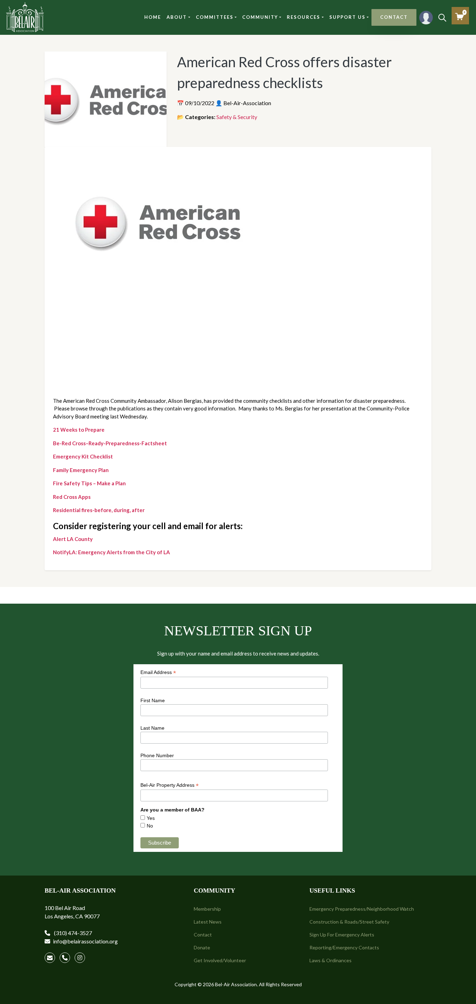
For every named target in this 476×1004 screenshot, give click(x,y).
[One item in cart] (459, 16)
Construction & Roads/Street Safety (349, 922)
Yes (151, 818)
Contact (203, 935)
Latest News (208, 922)
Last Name (152, 728)
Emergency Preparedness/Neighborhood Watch (361, 909)
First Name (152, 700)
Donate (202, 947)
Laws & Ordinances (330, 960)
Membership (207, 909)
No (150, 826)
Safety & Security (236, 116)
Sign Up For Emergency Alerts (341, 935)
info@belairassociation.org (85, 941)
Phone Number (157, 755)
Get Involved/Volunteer (220, 960)
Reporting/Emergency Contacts (344, 947)
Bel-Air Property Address (169, 785)
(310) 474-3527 (72, 933)
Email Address (158, 672)
